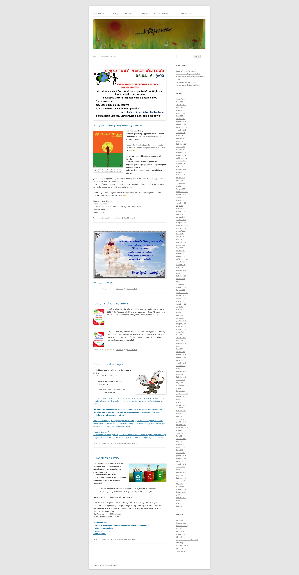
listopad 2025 (181, 124)
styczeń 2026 (180, 119)
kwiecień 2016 (181, 444)
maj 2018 (179, 374)
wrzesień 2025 (181, 130)
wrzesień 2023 (181, 194)
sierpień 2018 (180, 366)
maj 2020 (179, 307)
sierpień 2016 (180, 433)
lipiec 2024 (179, 166)
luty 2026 (179, 116)
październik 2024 (182, 158)
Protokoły (179, 543)
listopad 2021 (181, 256)
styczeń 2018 (180, 385)
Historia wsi (128, 14)
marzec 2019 (180, 346)
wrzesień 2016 (181, 430)
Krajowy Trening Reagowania (186, 71)
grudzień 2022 (181, 220)
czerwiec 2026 (181, 105)
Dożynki (179, 529)
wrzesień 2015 (181, 464)
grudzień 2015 (181, 456)
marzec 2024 (180, 178)
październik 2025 (182, 127)
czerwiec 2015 (181, 472)
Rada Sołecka (180, 548)
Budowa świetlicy (182, 526)
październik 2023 (182, 192)
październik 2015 (182, 461)
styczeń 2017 (180, 419)
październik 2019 (182, 326)
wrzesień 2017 (181, 397)
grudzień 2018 (181, 354)
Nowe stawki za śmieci (106, 458)
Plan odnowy (180, 537)
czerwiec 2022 (181, 237)
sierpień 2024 (180, 164)
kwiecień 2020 (181, 310)
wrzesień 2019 (181, 329)
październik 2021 (182, 259)
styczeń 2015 (180, 486)
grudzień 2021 (181, 253)
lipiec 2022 (179, 234)
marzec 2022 (180, 245)
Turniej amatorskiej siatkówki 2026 (188, 74)
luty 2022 (179, 248)
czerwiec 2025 (181, 138)
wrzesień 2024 (181, 161)
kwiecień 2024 (181, 175)
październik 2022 (182, 225)
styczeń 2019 (180, 352)
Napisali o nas (181, 534)
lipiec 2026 (179, 102)
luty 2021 (179, 281)
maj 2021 (179, 273)
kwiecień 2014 (181, 506)
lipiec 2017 (179, 402)
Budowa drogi (186, 14)
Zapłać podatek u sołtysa (108, 364)
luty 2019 (179, 349)
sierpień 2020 (180, 298)
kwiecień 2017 (181, 411)
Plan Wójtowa (143, 14)
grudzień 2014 (181, 489)
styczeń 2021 (180, 284)
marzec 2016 (180, 447)
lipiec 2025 (179, 136)
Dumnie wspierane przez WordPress (105, 565)
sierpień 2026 (180, 99)
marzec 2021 (180, 279)
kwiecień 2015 (181, 478)
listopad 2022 (181, 223)
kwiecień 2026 (181, 110)
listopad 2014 (181, 492)
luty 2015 (179, 484)
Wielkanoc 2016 (103, 283)
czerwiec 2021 (181, 270)
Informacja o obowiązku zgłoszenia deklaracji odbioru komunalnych (121, 525)
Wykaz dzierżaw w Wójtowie (186, 82)
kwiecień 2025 (181, 144)
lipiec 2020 (179, 301)
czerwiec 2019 (181, 338)
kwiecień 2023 (181, 208)
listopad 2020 (181, 290)
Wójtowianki (180, 551)
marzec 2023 (180, 211)
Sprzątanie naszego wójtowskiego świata (117, 125)
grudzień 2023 (181, 186)
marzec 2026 (180, 113)
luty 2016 (179, 450)
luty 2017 (179, 416)
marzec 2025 (180, 147)
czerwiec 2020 (181, 304)
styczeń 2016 (180, 453)
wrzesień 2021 (181, 262)
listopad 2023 (181, 189)
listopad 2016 (181, 425)
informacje (114, 14)
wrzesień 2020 (181, 296)
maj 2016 (179, 441)
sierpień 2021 (180, 265)
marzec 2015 (180, 481)
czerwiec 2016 (181, 439)
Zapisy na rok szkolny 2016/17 (111, 303)
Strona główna (99, 14)
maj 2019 (179, 340)
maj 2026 (179, 107)
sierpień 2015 (180, 467)
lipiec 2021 (179, 267)
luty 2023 (179, 214)
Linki (174, 14)
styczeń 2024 (180, 183)
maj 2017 (179, 408)
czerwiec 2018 (181, 371)
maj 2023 (179, 206)
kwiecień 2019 (181, 343)
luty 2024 (179, 180)
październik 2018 (182, 360)
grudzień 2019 (181, 321)
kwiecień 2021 (181, 276)
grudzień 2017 (181, 388)
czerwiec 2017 (181, 405)
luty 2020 (179, 315)
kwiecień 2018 (181, 377)
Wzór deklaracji (99, 534)
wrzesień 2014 (181, 498)
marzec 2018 (180, 380)
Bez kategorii (180, 520)
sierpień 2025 (180, 133)
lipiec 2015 (179, 470)
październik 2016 (182, 427)
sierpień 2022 (180, 231)
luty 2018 (179, 383)
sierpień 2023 (180, 197)
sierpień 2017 (180, 399)
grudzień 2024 (181, 152)
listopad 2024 (181, 155)
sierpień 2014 (180, 500)
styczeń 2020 (180, 318)
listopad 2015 (181, 458)
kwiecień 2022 (181, 242)
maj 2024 (179, 172)
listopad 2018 (181, 357)
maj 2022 (179, 239)
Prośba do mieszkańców (103, 528)
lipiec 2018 (179, 369)
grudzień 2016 (181, 422)
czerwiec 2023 (181, 203)
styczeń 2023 (180, 217)
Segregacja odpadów (101, 531)
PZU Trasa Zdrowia (161, 14)
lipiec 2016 (179, 436)
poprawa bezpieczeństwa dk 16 (187, 540)
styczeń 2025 (180, 150)
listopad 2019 (181, 324)
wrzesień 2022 (181, 228)
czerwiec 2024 (181, 169)
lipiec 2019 (179, 335)
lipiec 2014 (179, 503)
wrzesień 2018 (181, 363)
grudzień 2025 (181, 121)
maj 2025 (179, 141)
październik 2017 (182, 394)
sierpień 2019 (180, 332)
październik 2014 (182, 495)
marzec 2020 (180, 312)
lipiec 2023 (179, 200)
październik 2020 (182, 293)
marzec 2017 (180, 413)
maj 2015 (179, 475)
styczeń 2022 (180, 251)
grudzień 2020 (181, 287)
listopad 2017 (181, 391)
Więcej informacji (100, 522)
